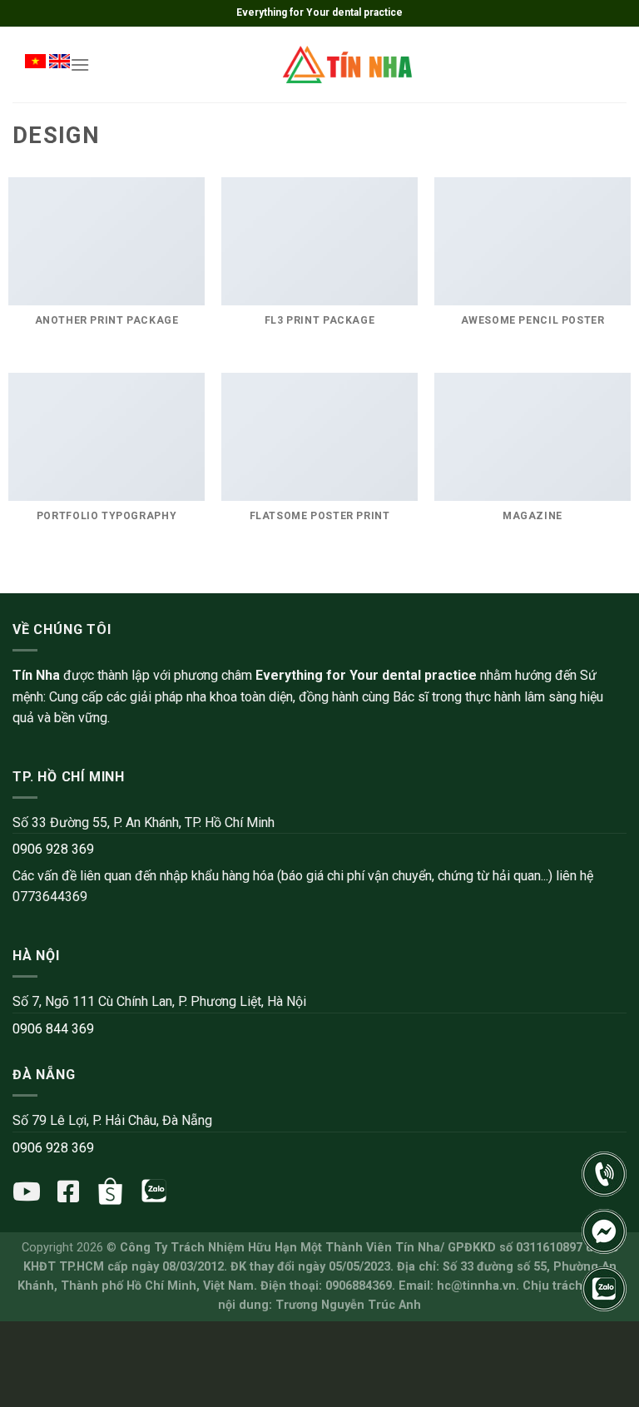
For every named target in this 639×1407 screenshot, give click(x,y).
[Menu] (80, 64)
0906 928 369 (53, 849)
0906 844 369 (53, 1029)
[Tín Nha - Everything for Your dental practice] (349, 64)
